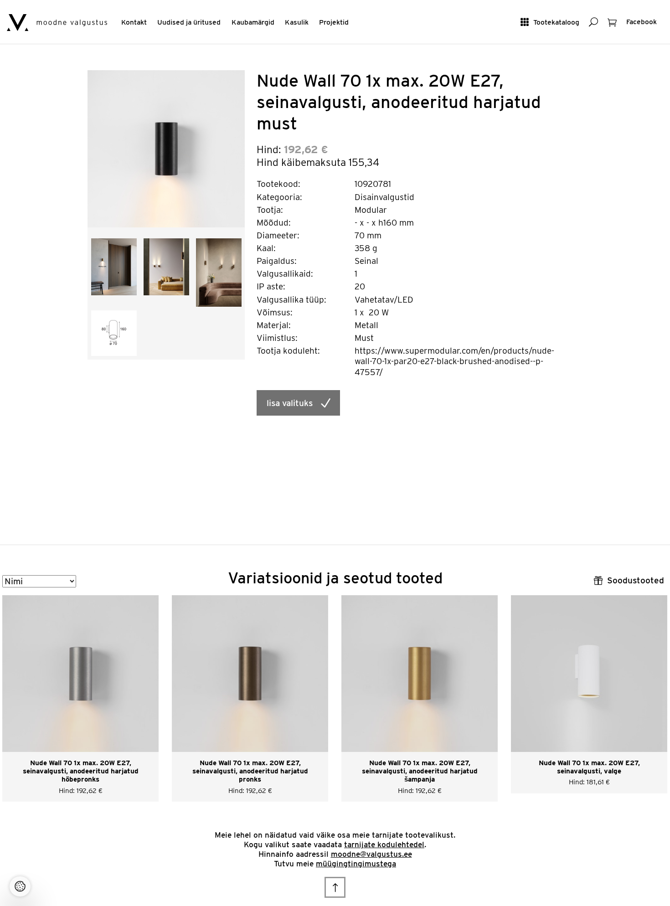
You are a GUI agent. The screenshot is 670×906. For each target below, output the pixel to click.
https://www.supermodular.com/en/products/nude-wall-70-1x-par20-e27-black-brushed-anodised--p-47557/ (454, 361)
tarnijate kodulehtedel (384, 844)
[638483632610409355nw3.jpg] (166, 266)
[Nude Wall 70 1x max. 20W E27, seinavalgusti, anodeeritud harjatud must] (166, 148)
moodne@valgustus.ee (371, 854)
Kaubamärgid (253, 22)
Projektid (334, 22)
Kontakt (134, 22)
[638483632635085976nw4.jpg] (219, 272)
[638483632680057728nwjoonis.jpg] (114, 332)
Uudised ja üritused (189, 22)
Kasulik (297, 22)
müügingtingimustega (356, 863)
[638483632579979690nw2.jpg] (114, 266)
